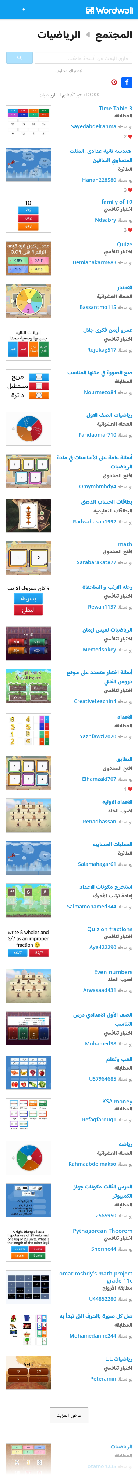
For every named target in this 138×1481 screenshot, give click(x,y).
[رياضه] (28, 1157)
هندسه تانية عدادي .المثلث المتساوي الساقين (100, 155)
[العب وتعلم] (28, 1072)
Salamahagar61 (97, 863)
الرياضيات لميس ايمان (107, 629)
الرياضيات (59, 34)
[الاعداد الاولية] (28, 815)
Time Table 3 (115, 108)
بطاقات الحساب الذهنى (106, 501)
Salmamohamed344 (91, 906)
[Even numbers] (28, 985)
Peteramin (103, 1378)
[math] (28, 557)
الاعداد (124, 716)
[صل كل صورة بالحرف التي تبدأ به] (28, 1329)
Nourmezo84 (100, 392)
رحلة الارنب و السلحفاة (106, 586)
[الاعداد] (28, 730)
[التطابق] (28, 772)
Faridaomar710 (97, 434)
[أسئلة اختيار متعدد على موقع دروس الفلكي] (28, 685)
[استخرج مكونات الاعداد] (28, 900)
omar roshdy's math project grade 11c (95, 1276)
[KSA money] (28, 1115)
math (125, 544)
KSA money (117, 1101)
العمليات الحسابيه (112, 844)
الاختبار (124, 287)
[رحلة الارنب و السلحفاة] (28, 600)
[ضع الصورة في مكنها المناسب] (28, 385)
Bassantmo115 (97, 307)
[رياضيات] (28, 1372)
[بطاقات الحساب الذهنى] (28, 515)
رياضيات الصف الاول (109, 414)
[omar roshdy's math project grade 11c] (28, 1286)
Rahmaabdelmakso (92, 1163)
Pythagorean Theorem (102, 1230)
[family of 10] (28, 215)
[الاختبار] (28, 300)
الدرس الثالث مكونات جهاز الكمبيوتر (102, 1191)
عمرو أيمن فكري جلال (107, 329)
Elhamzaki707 (99, 778)
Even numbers (113, 971)
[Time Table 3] (28, 121)
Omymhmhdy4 (97, 486)
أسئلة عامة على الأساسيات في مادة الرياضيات (93, 461)
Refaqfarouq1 (99, 1119)
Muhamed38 (100, 1043)
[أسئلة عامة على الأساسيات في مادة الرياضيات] (28, 470)
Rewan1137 (102, 606)
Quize (124, 244)
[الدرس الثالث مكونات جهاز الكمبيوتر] (28, 1200)
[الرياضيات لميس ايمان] (28, 643)
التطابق (124, 758)
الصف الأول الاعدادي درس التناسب (102, 1019)
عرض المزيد (69, 1415)
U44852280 (102, 1298)
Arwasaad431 (99, 989)
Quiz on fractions (109, 929)
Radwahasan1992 (94, 521)
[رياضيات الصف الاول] (28, 428)
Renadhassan (99, 821)
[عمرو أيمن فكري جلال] (28, 343)
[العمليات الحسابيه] (28, 857)
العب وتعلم (119, 1058)
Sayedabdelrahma (93, 126)
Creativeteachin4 (95, 701)
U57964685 (102, 1078)
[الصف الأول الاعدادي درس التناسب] (28, 1028)
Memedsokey (99, 649)
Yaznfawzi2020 (98, 736)
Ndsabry (105, 219)
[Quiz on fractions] (28, 942)
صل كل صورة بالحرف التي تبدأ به (96, 1315)
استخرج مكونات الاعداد (105, 886)
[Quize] (28, 257)
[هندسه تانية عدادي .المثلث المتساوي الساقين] (28, 164)
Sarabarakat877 (96, 562)
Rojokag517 (101, 349)
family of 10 (117, 201)
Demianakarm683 (94, 262)
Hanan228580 (99, 179)
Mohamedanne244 (93, 1335)
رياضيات (119, 1358)
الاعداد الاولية (117, 801)
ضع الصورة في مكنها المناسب (99, 372)
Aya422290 (102, 947)
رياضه (124, 1143)
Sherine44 (103, 1248)
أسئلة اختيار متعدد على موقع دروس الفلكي (98, 676)
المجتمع (113, 34)
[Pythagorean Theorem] (28, 1244)
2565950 (106, 1215)
